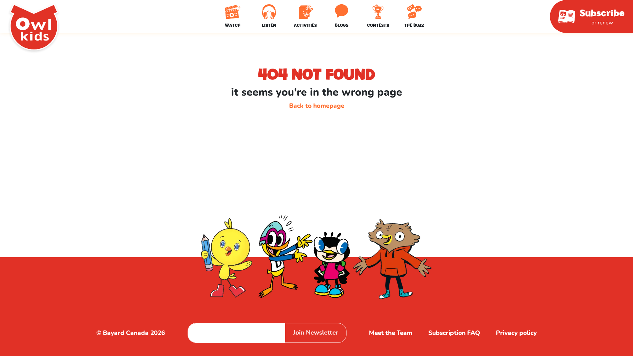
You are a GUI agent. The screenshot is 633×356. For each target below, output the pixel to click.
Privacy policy (516, 333)
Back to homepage (316, 106)
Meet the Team (390, 333)
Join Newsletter (315, 332)
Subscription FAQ (454, 333)
